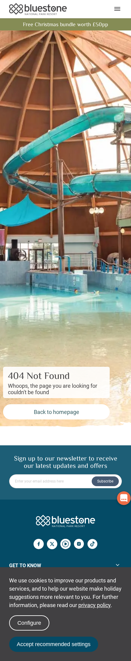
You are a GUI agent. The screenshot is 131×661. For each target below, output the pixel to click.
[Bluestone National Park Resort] (38, 9)
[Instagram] (79, 545)
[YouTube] (65, 545)
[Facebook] (39, 545)
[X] (52, 545)
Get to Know (25, 565)
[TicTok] (92, 545)
